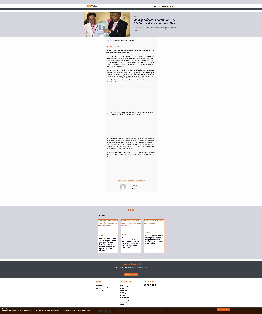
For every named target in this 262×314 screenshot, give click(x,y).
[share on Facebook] (111, 46)
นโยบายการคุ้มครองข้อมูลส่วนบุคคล (104, 287)
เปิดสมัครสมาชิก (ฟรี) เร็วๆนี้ (131, 274)
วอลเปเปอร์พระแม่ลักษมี (125, 301)
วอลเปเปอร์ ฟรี (123, 302)
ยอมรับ (219, 309)
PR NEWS (101, 235)
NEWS (135, 16)
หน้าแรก (90, 9)
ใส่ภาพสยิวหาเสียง (140, 180)
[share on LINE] (117, 46)
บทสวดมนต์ (141, 9)
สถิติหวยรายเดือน (124, 290)
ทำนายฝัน (97, 9)
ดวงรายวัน (122, 292)
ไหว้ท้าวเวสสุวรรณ (124, 297)
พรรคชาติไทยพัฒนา (122, 180)
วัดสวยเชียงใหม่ (124, 287)
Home (107, 40)
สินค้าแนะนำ (157, 6)
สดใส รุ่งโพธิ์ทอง (131, 180)
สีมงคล (122, 304)
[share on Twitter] (114, 46)
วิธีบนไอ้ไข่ (122, 295)
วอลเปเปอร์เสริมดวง (125, 9)
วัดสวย (134, 9)
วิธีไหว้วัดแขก (123, 299)
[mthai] (92, 6)
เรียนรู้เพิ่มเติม (226, 309)
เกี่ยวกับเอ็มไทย (99, 290)
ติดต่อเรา (98, 288)
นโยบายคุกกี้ (99, 285)
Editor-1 (135, 188)
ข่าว (128, 57)
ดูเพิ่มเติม (162, 216)
